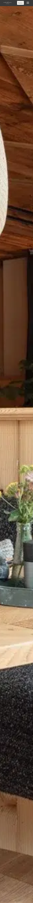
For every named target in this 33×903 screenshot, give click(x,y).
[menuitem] (7, 2)
